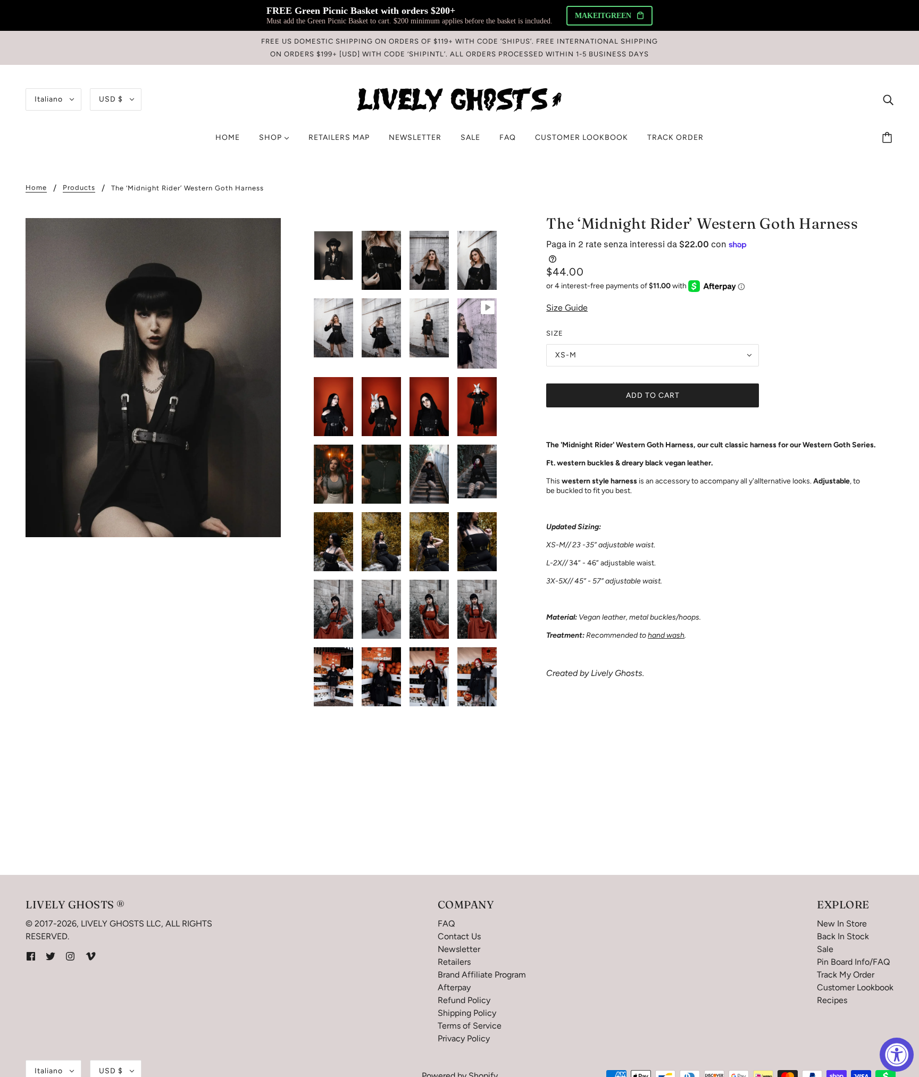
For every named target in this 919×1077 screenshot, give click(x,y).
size (554, 333)
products (79, 187)
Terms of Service (470, 1026)
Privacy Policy (464, 1038)
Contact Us (459, 936)
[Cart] (888, 137)
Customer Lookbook (855, 987)
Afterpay (454, 987)
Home (36, 187)
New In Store (842, 924)
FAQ (446, 924)
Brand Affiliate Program (482, 975)
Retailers (454, 962)
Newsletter (459, 949)
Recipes (832, 1000)
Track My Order (845, 975)
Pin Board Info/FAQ (853, 962)
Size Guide (567, 308)
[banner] (459, 99)
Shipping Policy (467, 1013)
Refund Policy (464, 1000)
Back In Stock (843, 936)
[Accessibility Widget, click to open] (897, 1055)
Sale (825, 949)
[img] (888, 99)
